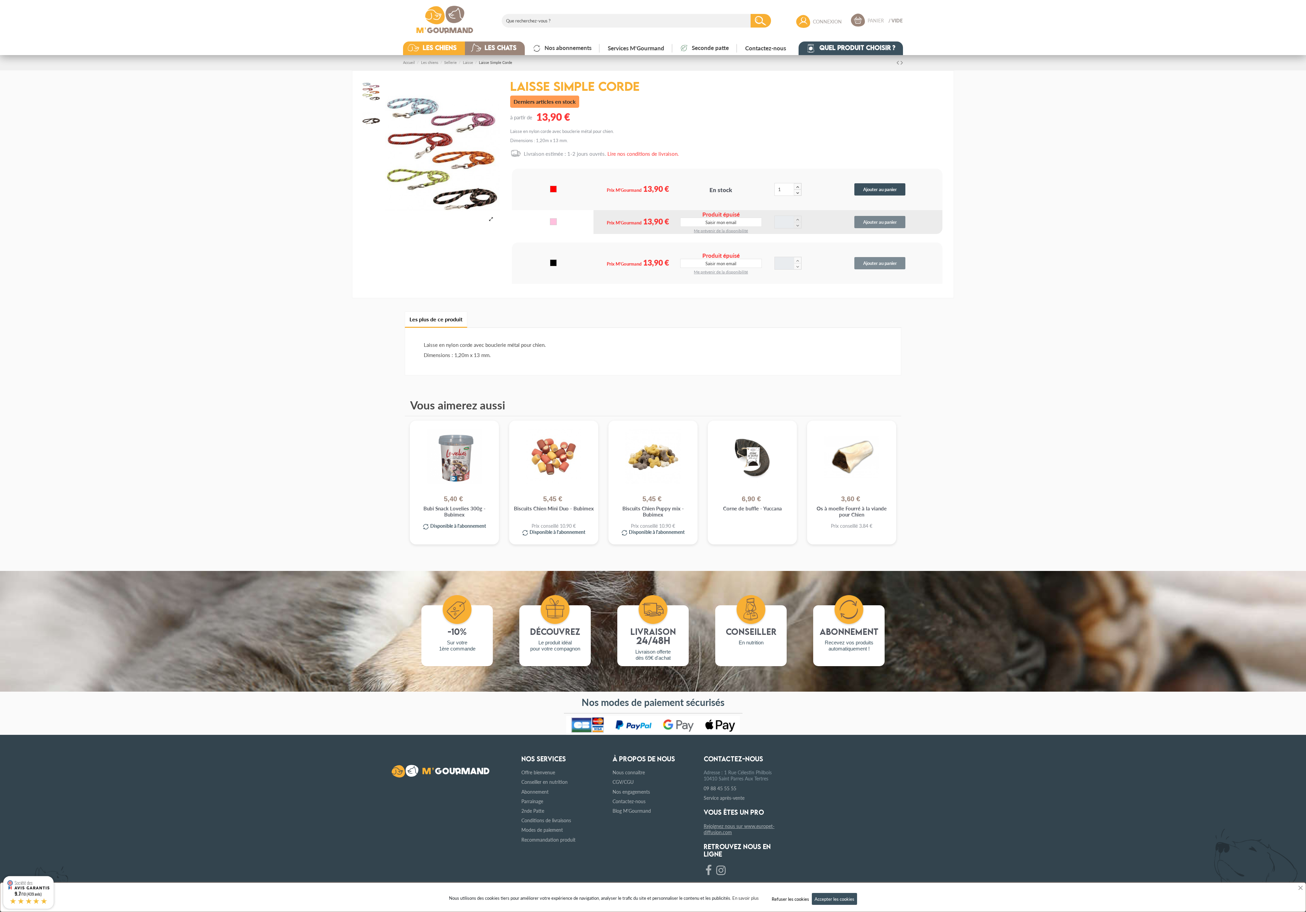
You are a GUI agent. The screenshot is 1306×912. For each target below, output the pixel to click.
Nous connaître (629, 772)
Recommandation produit (548, 839)
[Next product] (902, 62)
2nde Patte (532, 810)
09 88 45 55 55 (720, 788)
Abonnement (535, 791)
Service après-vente (724, 797)
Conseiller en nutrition (544, 781)
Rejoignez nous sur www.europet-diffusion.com (739, 829)
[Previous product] (899, 62)
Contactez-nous (629, 801)
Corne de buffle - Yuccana (752, 508)
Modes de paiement (542, 829)
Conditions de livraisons (546, 820)
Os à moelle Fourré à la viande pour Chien (852, 511)
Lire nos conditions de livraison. (643, 153)
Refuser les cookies (790, 899)
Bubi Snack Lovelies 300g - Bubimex (454, 511)
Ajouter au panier (880, 189)
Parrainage (532, 801)
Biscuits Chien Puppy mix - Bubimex (653, 511)
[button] (439, 48)
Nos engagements (631, 791)
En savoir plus (745, 898)
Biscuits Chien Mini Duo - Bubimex (554, 508)
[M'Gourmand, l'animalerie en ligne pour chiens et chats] (444, 18)
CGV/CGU (623, 781)
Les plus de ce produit (436, 319)
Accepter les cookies (834, 899)
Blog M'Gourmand (632, 810)
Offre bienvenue (538, 772)
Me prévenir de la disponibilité (721, 231)
